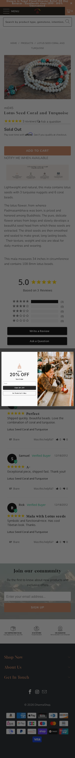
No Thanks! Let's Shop (19, 393)
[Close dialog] (71, 353)
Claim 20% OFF (19, 388)
